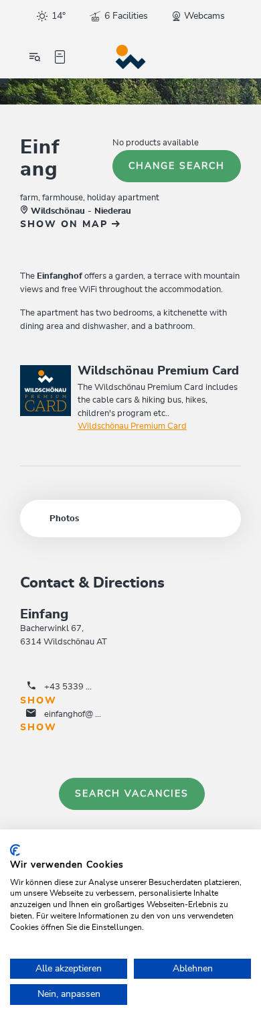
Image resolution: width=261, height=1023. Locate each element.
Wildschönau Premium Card (132, 426)
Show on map (66, 224)
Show (38, 700)
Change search (176, 166)
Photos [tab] (64, 519)
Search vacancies (132, 794)
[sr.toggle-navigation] (34, 57)
